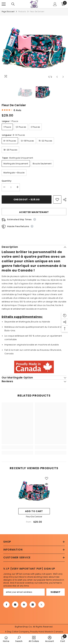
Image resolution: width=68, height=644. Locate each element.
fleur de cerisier (34, 516)
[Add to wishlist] (57, 199)
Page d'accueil (8, 11)
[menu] (4, 4)
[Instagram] (15, 604)
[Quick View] (46, 484)
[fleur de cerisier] (34, 490)
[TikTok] (33, 604)
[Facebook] (6, 604)
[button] (57, 77)
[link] (17, 447)
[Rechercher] (13, 4)
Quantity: (7, 180)
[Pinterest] (24, 604)
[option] (34, 48)
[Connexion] (55, 4)
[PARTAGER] (63, 200)
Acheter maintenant (34, 212)
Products (22, 11)
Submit (55, 592)
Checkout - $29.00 (27, 199)
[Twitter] (41, 604)
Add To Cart (34, 511)
